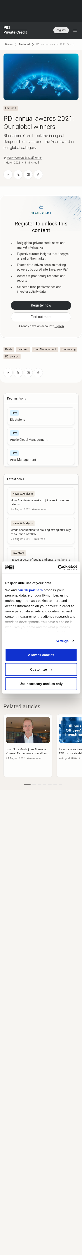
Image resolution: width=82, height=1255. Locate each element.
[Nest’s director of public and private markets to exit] (41, 560)
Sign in (59, 326)
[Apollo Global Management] (41, 436)
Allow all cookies (41, 655)
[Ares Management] (41, 456)
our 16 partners (30, 590)
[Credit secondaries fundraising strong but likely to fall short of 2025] (41, 530)
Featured (24, 44)
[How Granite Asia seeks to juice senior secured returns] (41, 500)
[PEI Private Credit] (15, 30)
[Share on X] (18, 174)
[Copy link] (38, 174)
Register (61, 30)
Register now (41, 305)
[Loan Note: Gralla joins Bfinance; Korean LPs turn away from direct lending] (28, 745)
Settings (62, 641)
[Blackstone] (41, 416)
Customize (38, 669)
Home (8, 44)
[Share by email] (28, 174)
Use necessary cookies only (41, 684)
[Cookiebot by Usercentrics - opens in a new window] (58, 567)
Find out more (41, 317)
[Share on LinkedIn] (8, 174)
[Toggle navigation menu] (75, 30)
